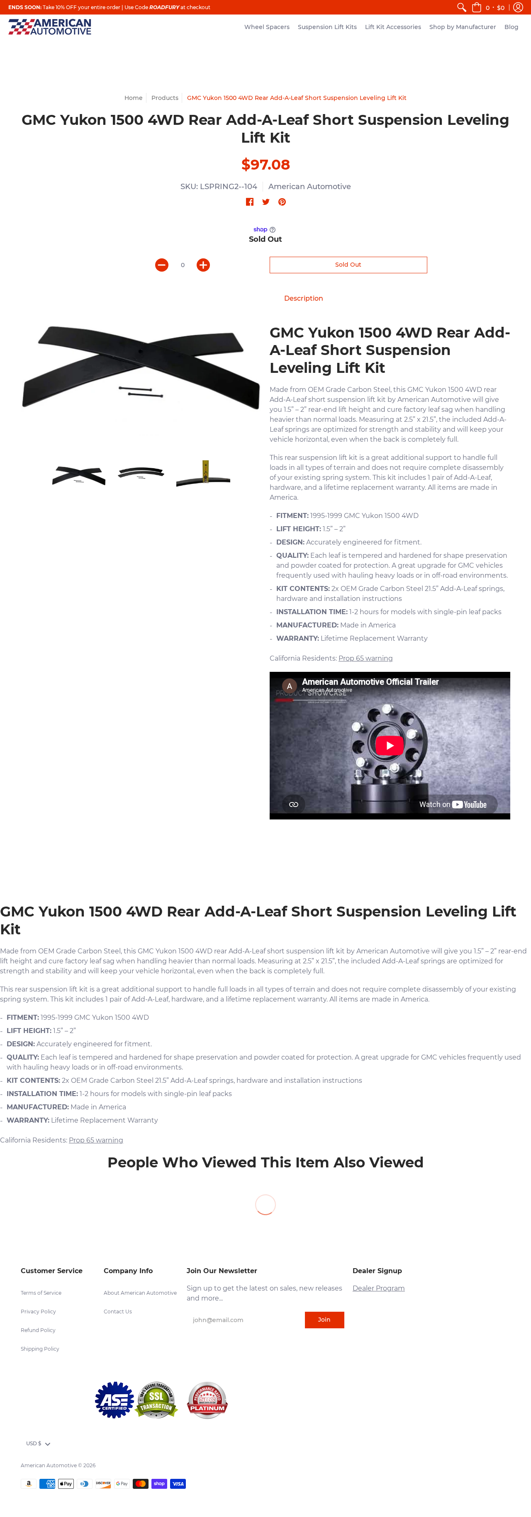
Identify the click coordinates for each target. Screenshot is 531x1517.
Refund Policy (38, 1330)
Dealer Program (379, 1288)
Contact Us (118, 1311)
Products (164, 98)
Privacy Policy (38, 1311)
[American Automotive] (49, 27)
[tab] (304, 298)
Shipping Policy (40, 1349)
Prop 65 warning (366, 658)
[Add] (203, 265)
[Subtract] (161, 265)
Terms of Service (41, 1293)
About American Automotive (140, 1293)
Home (133, 98)
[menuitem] (461, 7)
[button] (488, 7)
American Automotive (309, 186)
